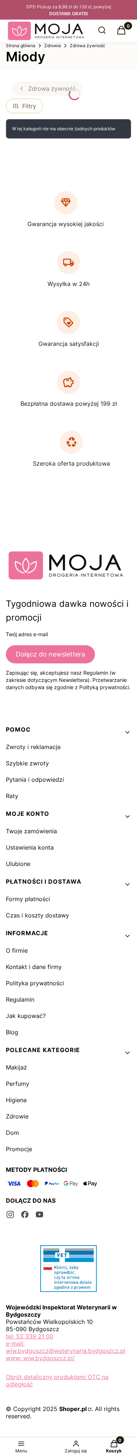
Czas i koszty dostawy (37, 915)
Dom (12, 1132)
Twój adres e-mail (27, 634)
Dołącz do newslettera (50, 654)
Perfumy (17, 1083)
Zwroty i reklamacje (33, 747)
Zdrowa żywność (87, 45)
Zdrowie (52, 45)
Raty (12, 795)
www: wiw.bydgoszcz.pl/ (40, 1358)
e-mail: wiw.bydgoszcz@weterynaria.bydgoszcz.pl (65, 1347)
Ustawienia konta (30, 847)
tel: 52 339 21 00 (29, 1336)
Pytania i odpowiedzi (35, 779)
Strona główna (20, 45)
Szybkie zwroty (27, 763)
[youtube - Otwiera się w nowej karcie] (39, 1214)
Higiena (16, 1100)
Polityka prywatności (35, 983)
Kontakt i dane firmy (34, 966)
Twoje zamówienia (31, 831)
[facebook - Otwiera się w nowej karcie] (24, 1214)
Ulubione (18, 863)
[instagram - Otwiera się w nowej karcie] (10, 1214)
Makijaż (16, 1067)
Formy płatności (28, 899)
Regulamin (20, 999)
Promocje (19, 1149)
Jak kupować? (26, 1015)
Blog (12, 1032)
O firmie (17, 950)
